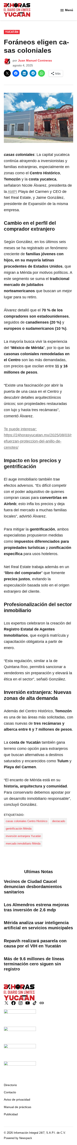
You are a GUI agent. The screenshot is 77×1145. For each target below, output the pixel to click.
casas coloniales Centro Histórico (26, 821)
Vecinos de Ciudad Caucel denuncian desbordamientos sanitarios (33, 886)
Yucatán (11, 32)
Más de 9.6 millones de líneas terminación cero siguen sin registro (34, 963)
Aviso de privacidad (17, 1099)
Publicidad (11, 1114)
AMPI (12, 191)
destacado (58, 821)
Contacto (10, 1092)
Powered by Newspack (18, 1138)
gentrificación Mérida (18, 828)
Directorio (10, 1085)
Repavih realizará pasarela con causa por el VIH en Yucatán (35, 943)
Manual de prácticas (17, 1107)
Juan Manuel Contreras (35, 60)
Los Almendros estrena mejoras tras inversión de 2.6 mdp (36, 907)
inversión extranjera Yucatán (23, 836)
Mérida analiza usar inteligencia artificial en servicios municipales (38, 925)
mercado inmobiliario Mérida (23, 843)
